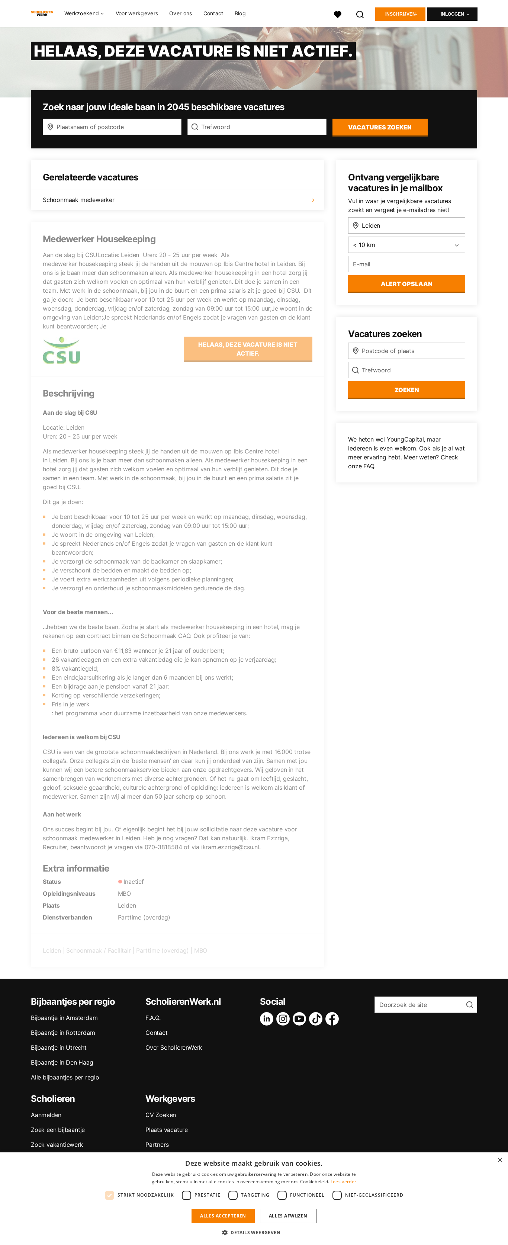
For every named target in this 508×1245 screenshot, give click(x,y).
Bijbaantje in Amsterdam (64, 1017)
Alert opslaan (407, 284)
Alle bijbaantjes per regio (65, 1077)
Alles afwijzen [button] (288, 1216)
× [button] (499, 1160)
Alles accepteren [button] (223, 1216)
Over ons (180, 13)
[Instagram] (284, 1019)
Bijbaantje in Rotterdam (63, 1032)
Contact (213, 13)
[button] (254, 1232)
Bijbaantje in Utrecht (59, 1047)
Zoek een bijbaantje (58, 1129)
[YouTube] (301, 1019)
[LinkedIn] (268, 1019)
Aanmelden (46, 1115)
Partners (156, 1144)
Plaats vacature (166, 1129)
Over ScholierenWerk (173, 1047)
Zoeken (407, 390)
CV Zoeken (160, 1115)
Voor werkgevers (137, 13)
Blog (240, 13)
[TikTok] (317, 1019)
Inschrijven (400, 14)
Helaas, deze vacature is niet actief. (248, 349)
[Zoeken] (360, 13)
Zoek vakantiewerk (57, 1144)
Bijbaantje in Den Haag (62, 1062)
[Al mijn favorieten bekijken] (337, 13)
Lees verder (343, 1181)
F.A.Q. (153, 1017)
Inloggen (452, 14)
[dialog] (254, 1198)
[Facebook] (333, 1019)
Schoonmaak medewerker (79, 199)
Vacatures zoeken (380, 127)
